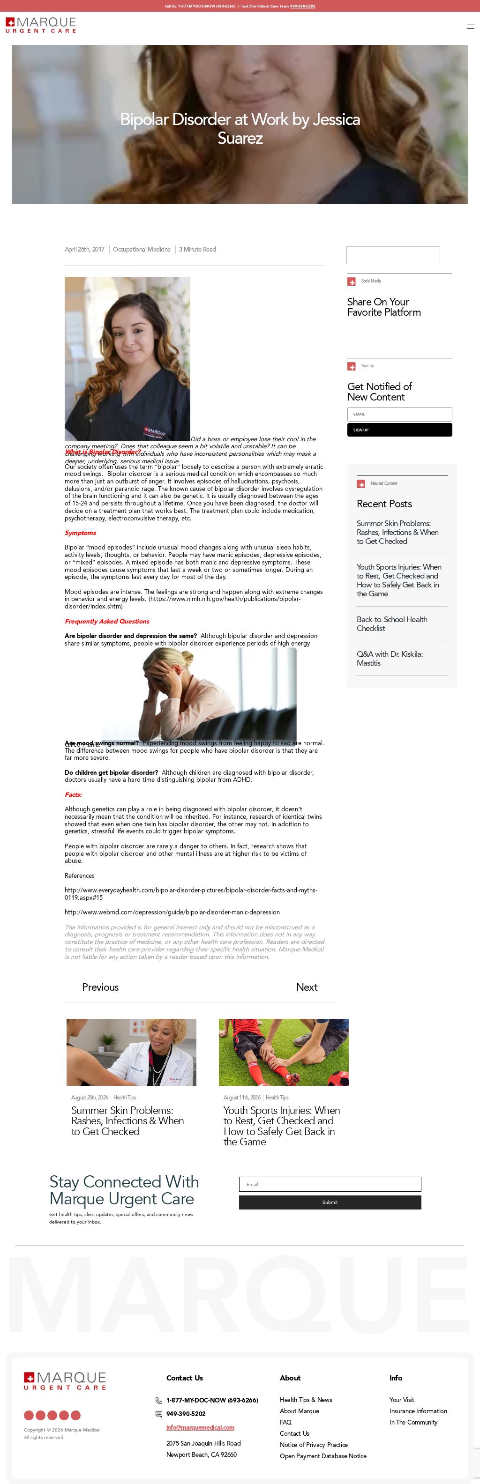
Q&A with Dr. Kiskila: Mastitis (390, 658)
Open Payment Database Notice (323, 1456)
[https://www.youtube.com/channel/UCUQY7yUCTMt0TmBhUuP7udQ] (40, 1415)
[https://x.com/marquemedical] (29, 1415)
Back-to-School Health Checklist (392, 624)
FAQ (286, 1422)
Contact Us (294, 1434)
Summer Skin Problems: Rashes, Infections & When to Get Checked (398, 532)
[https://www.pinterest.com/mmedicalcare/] (64, 1415)
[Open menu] (470, 25)
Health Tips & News (306, 1400)
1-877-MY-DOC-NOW (196, 6)
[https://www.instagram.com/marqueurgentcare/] (76, 1415)
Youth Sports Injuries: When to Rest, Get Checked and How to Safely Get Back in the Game (399, 580)
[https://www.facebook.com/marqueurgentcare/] (52, 1415)
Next (306, 988)
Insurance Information (418, 1411)
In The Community (414, 1422)
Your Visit (402, 1400)
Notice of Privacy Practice (314, 1445)
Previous (100, 988)
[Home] (41, 25)
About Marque (299, 1411)
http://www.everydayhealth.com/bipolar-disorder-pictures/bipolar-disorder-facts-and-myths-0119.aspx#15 (191, 893)
